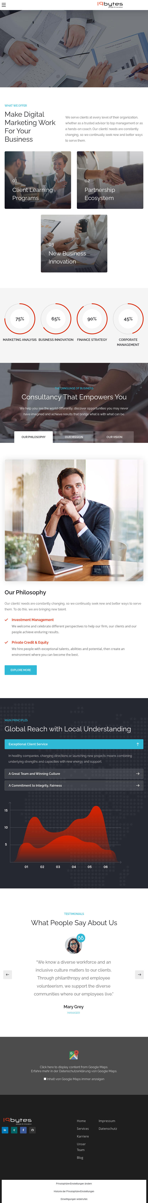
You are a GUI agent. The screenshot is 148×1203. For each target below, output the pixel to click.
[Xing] (14, 1130)
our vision (114, 437)
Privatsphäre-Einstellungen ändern (74, 1183)
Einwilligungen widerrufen (74, 1199)
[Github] (32, 1130)
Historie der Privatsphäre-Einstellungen (74, 1191)
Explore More (21, 670)
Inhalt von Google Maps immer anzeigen (75, 1079)
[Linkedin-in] (5, 1130)
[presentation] (7, 974)
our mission (74, 437)
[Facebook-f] (23, 1130)
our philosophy (33, 437)
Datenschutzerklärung (75, 1071)
